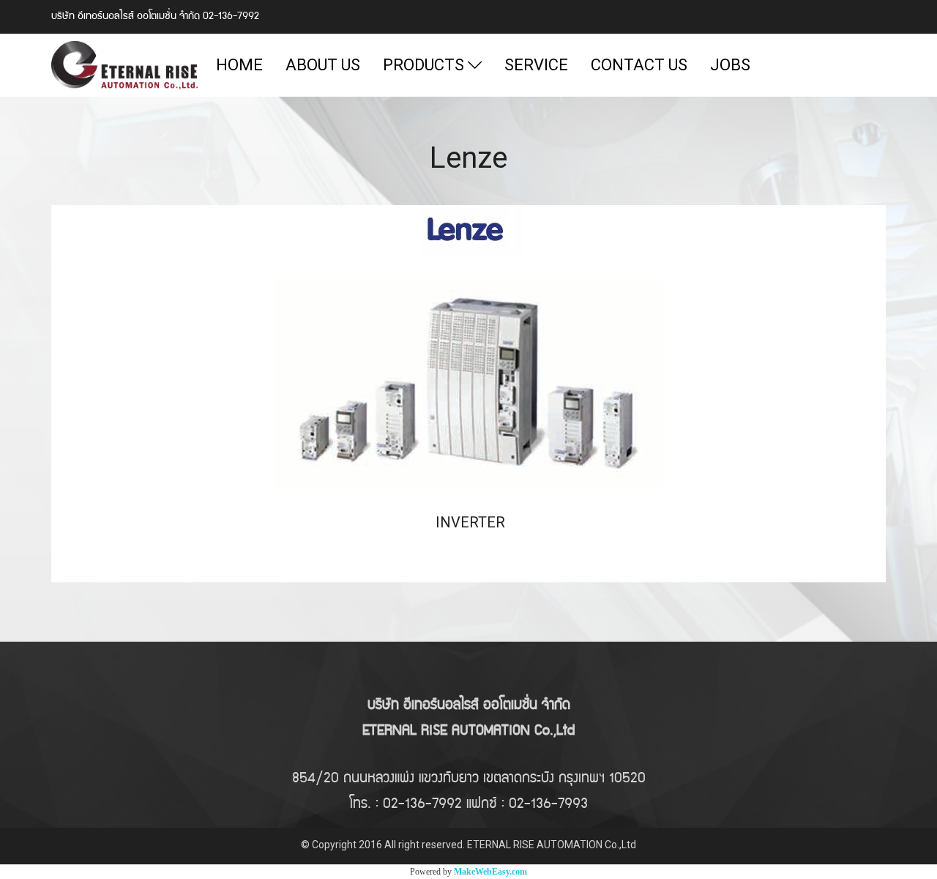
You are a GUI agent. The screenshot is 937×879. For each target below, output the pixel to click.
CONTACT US (639, 65)
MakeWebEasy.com (490, 872)
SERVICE (536, 65)
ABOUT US (322, 65)
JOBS (730, 65)
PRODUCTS (425, 65)
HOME (239, 65)
